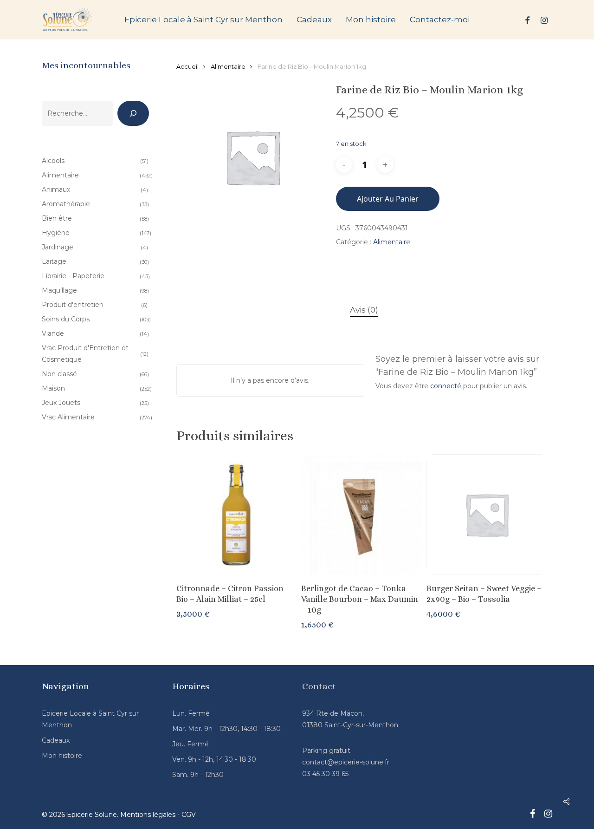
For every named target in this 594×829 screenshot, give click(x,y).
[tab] (364, 310)
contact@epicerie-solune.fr (345, 762)
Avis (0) (364, 309)
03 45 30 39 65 (325, 774)
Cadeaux (56, 740)
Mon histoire (62, 755)
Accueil (187, 66)
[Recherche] (133, 113)
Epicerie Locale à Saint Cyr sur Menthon (90, 719)
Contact (319, 686)
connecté (445, 386)
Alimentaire (228, 66)
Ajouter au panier (388, 199)
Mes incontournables (86, 65)
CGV (188, 814)
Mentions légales (147, 814)
